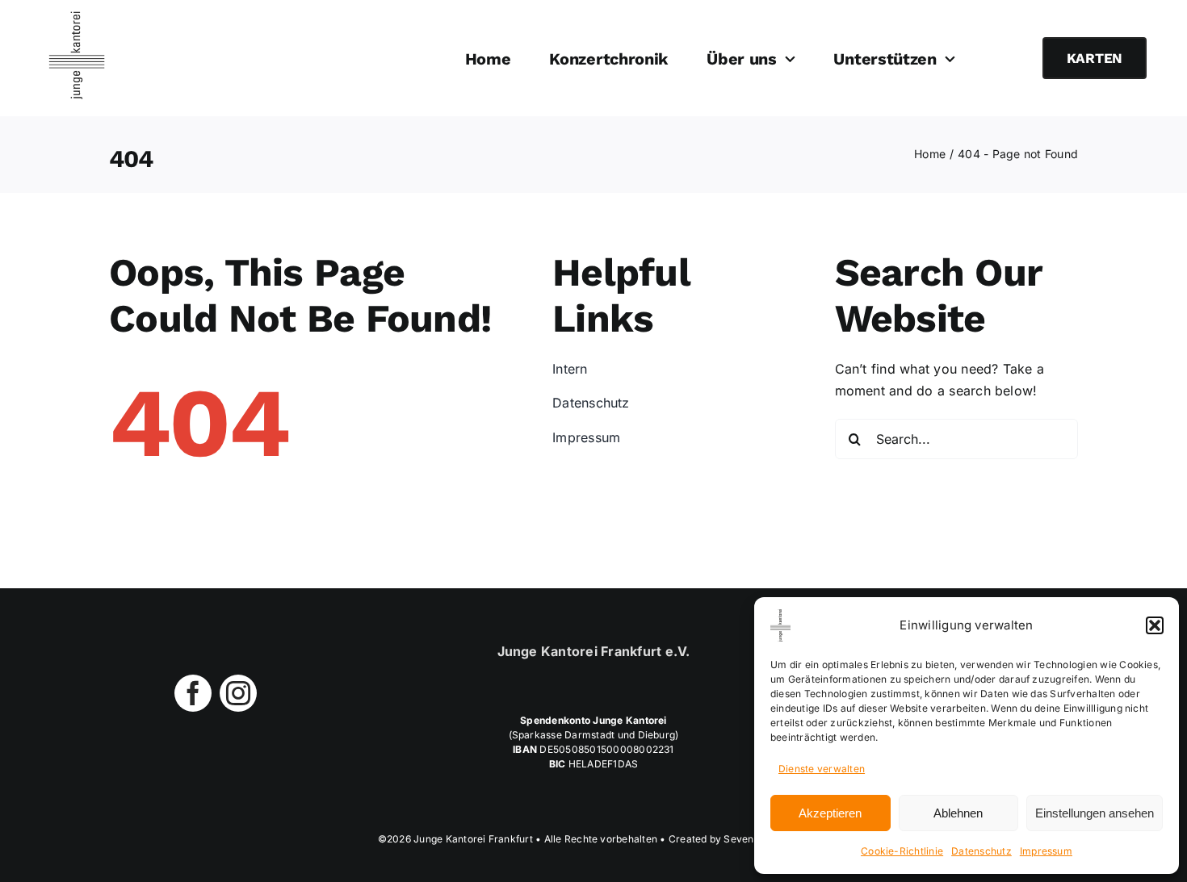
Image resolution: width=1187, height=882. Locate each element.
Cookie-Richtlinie (902, 851)
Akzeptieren (830, 813)
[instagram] (238, 693)
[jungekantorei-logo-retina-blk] (76, 18)
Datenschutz (981, 851)
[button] (1155, 625)
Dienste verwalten (821, 769)
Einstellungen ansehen (1094, 813)
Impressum (1046, 851)
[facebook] (193, 693)
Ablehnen (958, 813)
